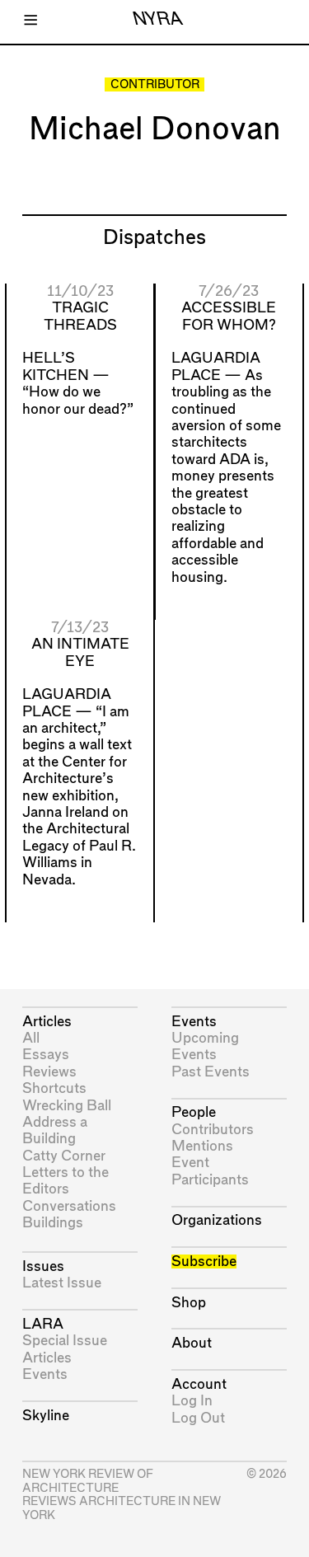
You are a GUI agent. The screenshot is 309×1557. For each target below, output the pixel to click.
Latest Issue (61, 1283)
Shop (188, 1303)
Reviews (49, 1072)
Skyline (45, 1416)
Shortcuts (54, 1088)
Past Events (210, 1072)
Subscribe (203, 1262)
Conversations (69, 1206)
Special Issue (64, 1341)
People (193, 1112)
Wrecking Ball (66, 1106)
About (191, 1343)
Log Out (198, 1418)
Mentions (202, 1146)
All (31, 1038)
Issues (43, 1266)
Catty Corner (63, 1156)
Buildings (52, 1223)
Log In (192, 1401)
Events (45, 1374)
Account (199, 1384)
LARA (42, 1324)
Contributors (212, 1130)
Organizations (216, 1220)
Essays (45, 1055)
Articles (47, 1022)
